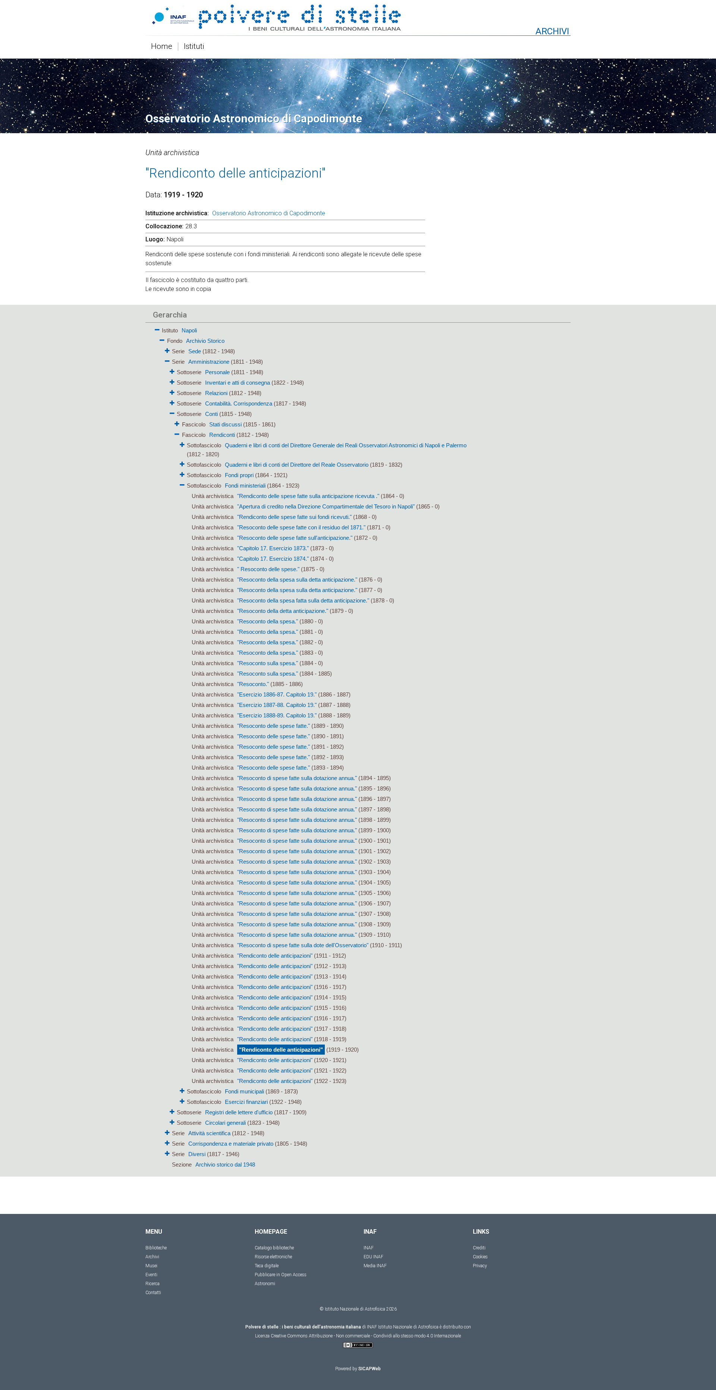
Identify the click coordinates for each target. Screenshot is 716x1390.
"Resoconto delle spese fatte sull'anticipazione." (294, 538)
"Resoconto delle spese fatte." (273, 726)
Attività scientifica (209, 1133)
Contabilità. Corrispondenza (238, 403)
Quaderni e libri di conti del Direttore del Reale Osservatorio (296, 464)
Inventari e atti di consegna (237, 382)
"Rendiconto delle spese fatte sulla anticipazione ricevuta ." (308, 496)
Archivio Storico (205, 341)
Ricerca (152, 1283)
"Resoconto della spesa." (267, 621)
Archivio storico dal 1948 (225, 1164)
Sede (194, 351)
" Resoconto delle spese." (268, 569)
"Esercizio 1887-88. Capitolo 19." (277, 705)
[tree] (315, 747)
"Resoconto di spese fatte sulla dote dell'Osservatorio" (302, 945)
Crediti (479, 1247)
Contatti (153, 1292)
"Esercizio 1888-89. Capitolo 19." (277, 715)
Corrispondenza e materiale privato (230, 1143)
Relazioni (216, 393)
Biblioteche (156, 1247)
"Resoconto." (253, 684)
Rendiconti (222, 435)
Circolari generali (225, 1123)
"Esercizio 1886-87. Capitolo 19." (277, 694)
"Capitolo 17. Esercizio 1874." (273, 558)
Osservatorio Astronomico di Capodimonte (268, 213)
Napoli (189, 330)
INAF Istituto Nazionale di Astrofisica (403, 1327)
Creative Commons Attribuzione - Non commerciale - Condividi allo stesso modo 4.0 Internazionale (366, 1336)
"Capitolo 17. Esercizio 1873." (273, 548)
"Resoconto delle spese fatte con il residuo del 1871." (301, 527)
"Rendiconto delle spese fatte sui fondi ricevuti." (294, 517)
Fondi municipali (244, 1091)
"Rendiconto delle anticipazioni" (275, 955)
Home (161, 47)
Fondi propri (239, 475)
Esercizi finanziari (246, 1102)
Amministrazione (208, 362)
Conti (211, 414)
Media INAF (375, 1265)
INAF (369, 1247)
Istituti (194, 47)
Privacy (480, 1265)
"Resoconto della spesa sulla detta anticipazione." (297, 579)
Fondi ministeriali (245, 485)
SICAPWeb (369, 1368)
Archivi (152, 1256)
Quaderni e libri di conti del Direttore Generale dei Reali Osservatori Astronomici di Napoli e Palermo (346, 445)
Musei (151, 1265)
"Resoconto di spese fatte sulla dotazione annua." (297, 778)
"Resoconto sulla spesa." (267, 663)
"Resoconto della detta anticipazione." (282, 611)
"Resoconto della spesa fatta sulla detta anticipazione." (303, 600)
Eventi (151, 1274)
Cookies (480, 1256)
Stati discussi (225, 424)
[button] (157, 328)
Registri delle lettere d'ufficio (239, 1112)
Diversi (196, 1154)
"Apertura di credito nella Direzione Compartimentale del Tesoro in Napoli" (326, 506)
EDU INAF (373, 1256)
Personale (217, 372)
